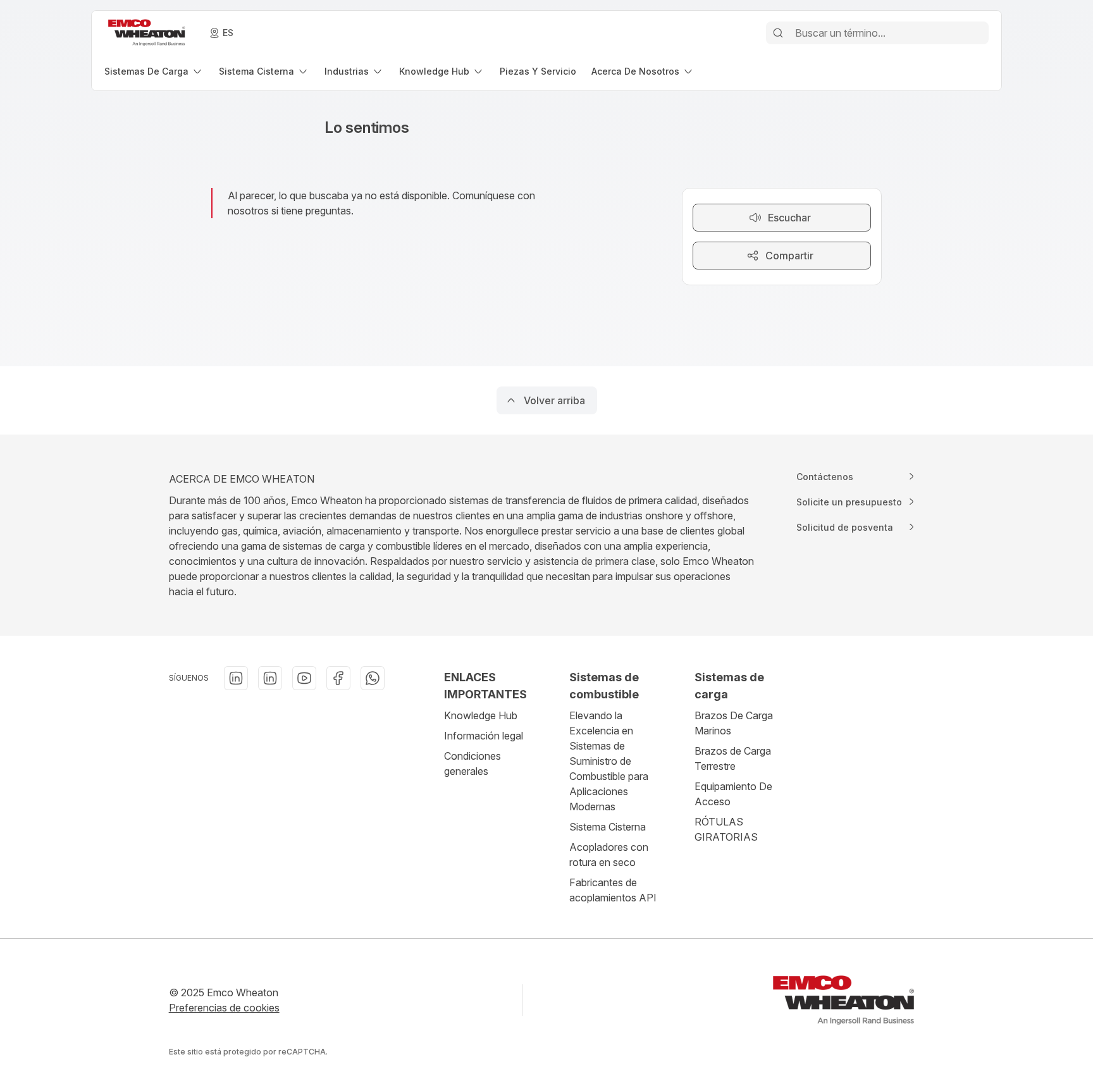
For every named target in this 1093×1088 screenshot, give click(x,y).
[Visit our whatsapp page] (373, 678)
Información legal (483, 735)
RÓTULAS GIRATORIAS (726, 829)
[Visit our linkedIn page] (236, 678)
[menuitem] (154, 71)
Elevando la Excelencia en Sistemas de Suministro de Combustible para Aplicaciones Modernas (608, 761)
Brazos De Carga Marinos (734, 723)
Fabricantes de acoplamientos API (613, 890)
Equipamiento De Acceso (733, 794)
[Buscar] (778, 33)
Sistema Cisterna (607, 826)
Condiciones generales (472, 763)
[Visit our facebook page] (338, 678)
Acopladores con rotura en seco (608, 855)
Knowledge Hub (480, 715)
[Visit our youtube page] (304, 678)
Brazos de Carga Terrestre (733, 758)
